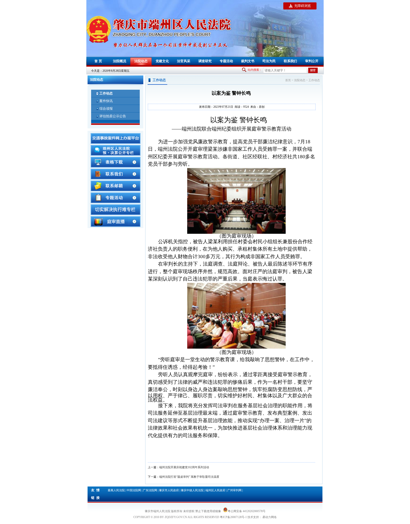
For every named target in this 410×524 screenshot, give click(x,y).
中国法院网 (134, 490)
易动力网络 (269, 517)
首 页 (98, 61)
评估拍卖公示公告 (112, 116)
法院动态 (299, 80)
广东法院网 (150, 490)
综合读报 (106, 108)
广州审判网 (234, 490)
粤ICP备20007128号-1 (233, 517)
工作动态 (314, 80)
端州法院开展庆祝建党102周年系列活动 (184, 467)
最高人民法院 (116, 490)
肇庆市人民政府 (169, 490)
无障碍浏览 (302, 6)
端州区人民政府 (215, 490)
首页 (288, 80)
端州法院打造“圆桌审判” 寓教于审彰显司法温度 (189, 476)
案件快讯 (106, 101)
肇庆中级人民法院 (192, 490)
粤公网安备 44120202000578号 (247, 511)
